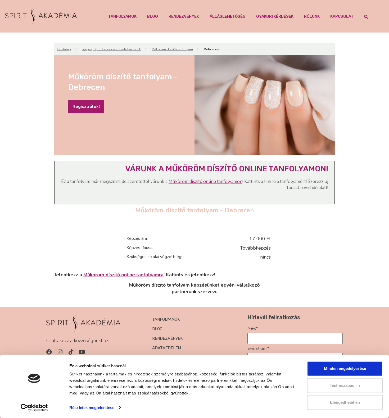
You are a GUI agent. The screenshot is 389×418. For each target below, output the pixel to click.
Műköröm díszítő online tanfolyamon (205, 181)
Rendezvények (184, 16)
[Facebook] (49, 352)
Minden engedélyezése (345, 368)
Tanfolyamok (122, 16)
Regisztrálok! (86, 106)
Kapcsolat (342, 16)
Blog (152, 16)
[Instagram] (60, 352)
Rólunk (312, 16)
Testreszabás (342, 385)
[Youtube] (81, 352)
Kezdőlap (64, 49)
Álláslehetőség (228, 16)
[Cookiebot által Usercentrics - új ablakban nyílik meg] (34, 408)
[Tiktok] (71, 352)
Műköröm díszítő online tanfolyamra (123, 275)
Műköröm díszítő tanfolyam (172, 49)
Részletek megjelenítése (91, 407)
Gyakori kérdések (274, 16)
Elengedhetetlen (345, 402)
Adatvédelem (166, 348)
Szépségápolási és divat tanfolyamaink (111, 49)
